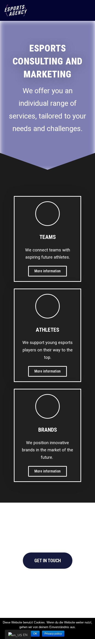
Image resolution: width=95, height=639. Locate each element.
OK (35, 633)
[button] (47, 271)
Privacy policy (53, 633)
